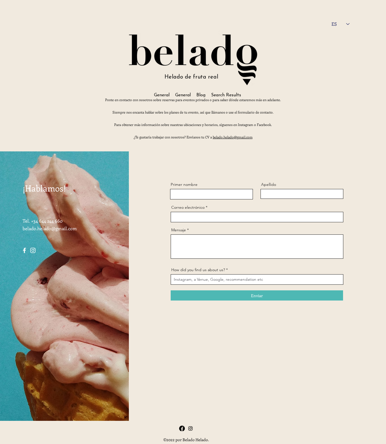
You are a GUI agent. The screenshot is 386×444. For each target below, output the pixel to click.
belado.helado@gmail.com (233, 137)
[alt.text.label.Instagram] (190, 428)
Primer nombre (184, 184)
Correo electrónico (188, 207)
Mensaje (178, 230)
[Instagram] (32, 250)
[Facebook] (24, 250)
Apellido (268, 184)
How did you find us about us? (198, 270)
